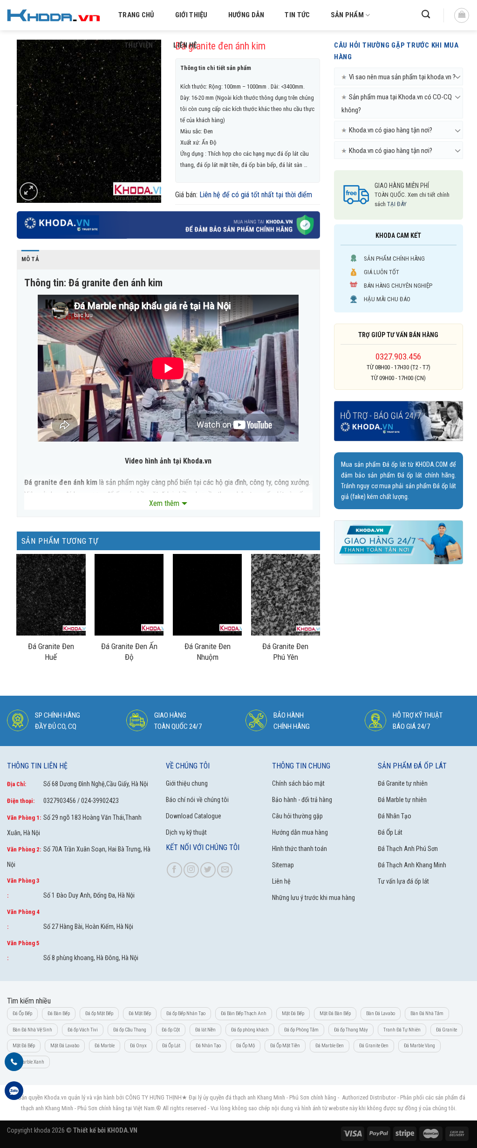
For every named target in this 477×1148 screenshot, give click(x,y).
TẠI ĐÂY (397, 204)
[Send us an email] (224, 870)
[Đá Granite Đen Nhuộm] (207, 595)
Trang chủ (136, 15)
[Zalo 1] (14, 1067)
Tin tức (297, 15)
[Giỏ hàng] (461, 15)
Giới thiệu (191, 15)
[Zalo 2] (14, 1096)
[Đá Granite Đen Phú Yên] (285, 595)
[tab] (30, 259)
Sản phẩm (347, 15)
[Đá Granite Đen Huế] (50, 595)
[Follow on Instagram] (191, 870)
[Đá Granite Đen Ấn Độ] (129, 595)
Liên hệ (185, 45)
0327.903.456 (398, 356)
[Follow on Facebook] (174, 870)
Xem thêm (164, 503)
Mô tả (30, 259)
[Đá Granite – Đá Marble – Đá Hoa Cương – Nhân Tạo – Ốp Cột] (53, 15)
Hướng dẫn (246, 15)
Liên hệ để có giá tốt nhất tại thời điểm (255, 194)
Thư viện (138, 45)
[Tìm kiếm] (425, 14)
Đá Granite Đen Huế (51, 652)
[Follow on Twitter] (208, 870)
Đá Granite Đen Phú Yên (285, 652)
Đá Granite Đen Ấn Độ (129, 652)
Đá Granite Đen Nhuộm (207, 652)
